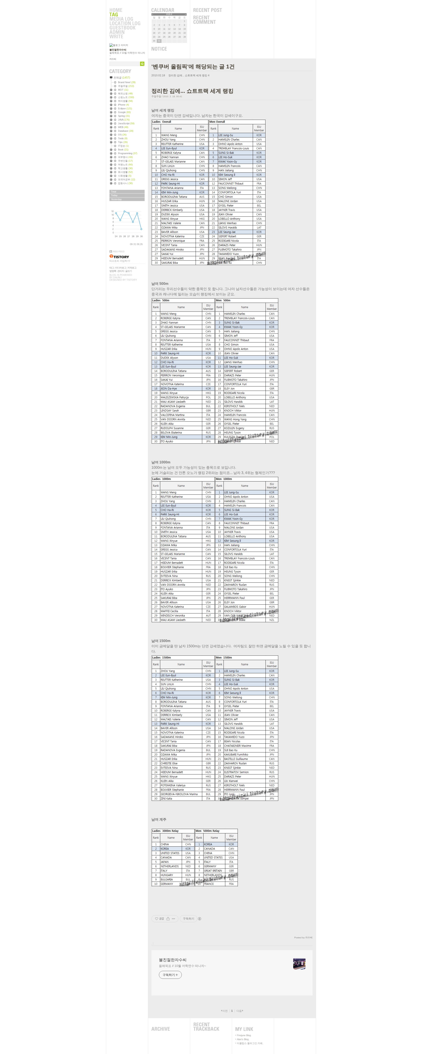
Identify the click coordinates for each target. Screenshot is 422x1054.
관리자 (120, 271)
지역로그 (131, 267)
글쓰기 (128, 271)
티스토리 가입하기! (119, 261)
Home (124, 10)
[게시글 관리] (173, 918)
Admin (124, 32)
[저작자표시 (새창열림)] (199, 918)
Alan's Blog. (243, 1039)
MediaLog (124, 19)
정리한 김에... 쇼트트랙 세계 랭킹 (187, 75)
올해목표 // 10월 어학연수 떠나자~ (182, 966)
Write (124, 37)
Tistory (131, 279)
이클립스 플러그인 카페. (250, 1043)
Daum (116, 277)
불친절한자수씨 (117, 49)
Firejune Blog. (244, 1035)
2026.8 (169, 14)
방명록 (112, 271)
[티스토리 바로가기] (127, 256)
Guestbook (124, 28)
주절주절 (156, 96)
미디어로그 (120, 267)
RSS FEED (118, 251)
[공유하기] (168, 918)
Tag (124, 15)
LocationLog (124, 23)
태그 (111, 267)
